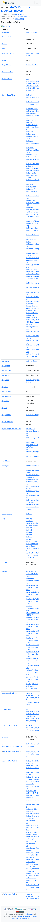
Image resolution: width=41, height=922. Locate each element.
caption (6, 366)
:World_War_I (31, 113)
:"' (27, 433)
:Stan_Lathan (31, 173)
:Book (29, 521)
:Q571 (30, 528)
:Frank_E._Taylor (32, 793)
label (5, 562)
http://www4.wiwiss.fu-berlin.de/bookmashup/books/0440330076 (32, 670)
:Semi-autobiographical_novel (32, 326)
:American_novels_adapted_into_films (32, 260)
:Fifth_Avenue (31, 125)
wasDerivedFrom (9, 693)
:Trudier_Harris (32, 239)
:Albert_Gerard (32, 313)
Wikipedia (29, 914)
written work (18, 14)
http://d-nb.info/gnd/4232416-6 (32, 608)
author (5, 32)
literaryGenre (8, 53)
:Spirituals (30, 134)
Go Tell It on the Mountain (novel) (15, 9)
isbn (4, 44)
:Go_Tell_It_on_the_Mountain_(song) (32, 104)
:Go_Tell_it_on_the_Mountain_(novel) (32, 754)
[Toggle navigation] (37, 3)
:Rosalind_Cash (32, 795)
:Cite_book (30, 429)
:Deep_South (31, 155)
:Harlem (30, 148)
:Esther (29, 207)
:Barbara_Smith (32, 825)
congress (6, 370)
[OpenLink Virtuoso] (8, 909)
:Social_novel (31, 841)
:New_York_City (32, 111)
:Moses (29, 132)
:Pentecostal (31, 317)
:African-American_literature (32, 800)
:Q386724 (32, 525)
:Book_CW (32, 553)
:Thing (29, 518)
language (6, 396)
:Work (29, 537)
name (5, 401)
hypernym (7, 514)
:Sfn (28, 449)
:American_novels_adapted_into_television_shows (32, 308)
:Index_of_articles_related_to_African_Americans (32, 875)
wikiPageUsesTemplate (11, 429)
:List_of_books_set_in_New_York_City (32, 767)
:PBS (28, 242)
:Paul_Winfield (32, 157)
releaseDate (7, 72)
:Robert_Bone (32, 109)
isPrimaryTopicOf (9, 725)
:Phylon (29, 141)
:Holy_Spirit (31, 187)
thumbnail (7, 79)
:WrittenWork (32, 541)
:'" (27, 436)
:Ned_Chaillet (31, 834)
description (7, 37)
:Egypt (29, 122)
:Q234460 (32, 523)
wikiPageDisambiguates (12, 746)
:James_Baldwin (32, 32)
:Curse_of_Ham (32, 221)
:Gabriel (29, 184)
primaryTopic (9, 894)
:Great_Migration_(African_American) (32, 278)
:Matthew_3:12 (32, 228)
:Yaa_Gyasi (30, 857)
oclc (4, 60)
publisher (6, 65)
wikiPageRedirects (11, 752)
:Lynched (30, 315)
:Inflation (30, 442)
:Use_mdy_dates (32, 456)
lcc (4, 48)
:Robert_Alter (31, 269)
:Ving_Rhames (32, 168)
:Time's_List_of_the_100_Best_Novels (32, 216)
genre (5, 380)
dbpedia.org (19, 19)
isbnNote (6, 391)
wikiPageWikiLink (9, 95)
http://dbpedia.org (23, 16)
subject (5, 466)
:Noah (29, 95)
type (4, 518)
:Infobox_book (32, 445)
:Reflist (29, 447)
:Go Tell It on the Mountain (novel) (32, 573)
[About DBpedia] (7, 3)
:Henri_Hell (31, 791)
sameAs (6, 571)
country (6, 375)
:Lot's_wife (30, 189)
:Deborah (30, 200)
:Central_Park (31, 120)
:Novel (29, 514)
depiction (6, 709)
